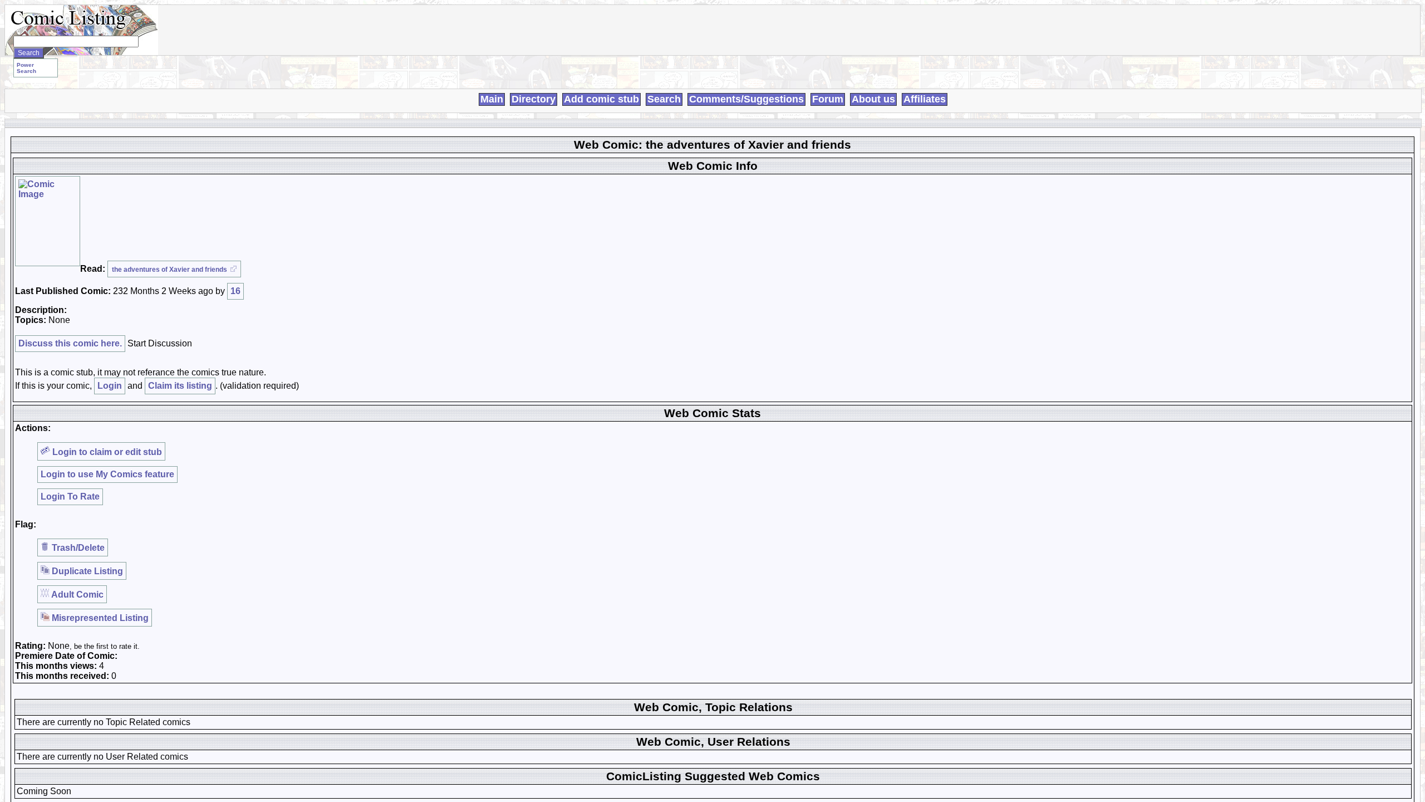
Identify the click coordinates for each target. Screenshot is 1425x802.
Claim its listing (180, 385)
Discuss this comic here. (70, 343)
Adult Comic (77, 594)
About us (873, 99)
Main (491, 99)
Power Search (26, 68)
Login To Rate (70, 496)
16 (235, 291)
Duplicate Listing (86, 571)
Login (109, 385)
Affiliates (924, 99)
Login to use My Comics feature (107, 474)
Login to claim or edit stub (106, 452)
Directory (534, 99)
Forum (827, 99)
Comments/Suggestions (746, 99)
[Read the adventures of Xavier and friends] (47, 221)
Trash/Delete (77, 547)
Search (664, 99)
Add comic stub (601, 99)
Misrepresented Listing (99, 618)
